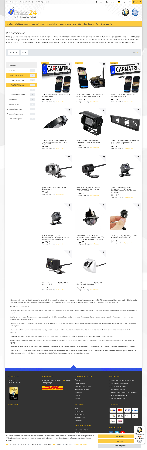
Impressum (78, 420)
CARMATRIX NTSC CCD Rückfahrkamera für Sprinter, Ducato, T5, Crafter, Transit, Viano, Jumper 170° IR (55, 142)
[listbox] (56, 77)
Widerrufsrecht (79, 414)
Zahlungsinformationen (82, 389)
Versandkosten (60, 102)
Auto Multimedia (38, 24)
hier (64, 380)
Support (77, 395)
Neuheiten (9, 24)
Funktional (69, 444)
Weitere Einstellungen (80, 444)
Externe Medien (47, 444)
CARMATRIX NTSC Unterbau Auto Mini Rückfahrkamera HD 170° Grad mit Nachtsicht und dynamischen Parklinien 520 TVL (55, 237)
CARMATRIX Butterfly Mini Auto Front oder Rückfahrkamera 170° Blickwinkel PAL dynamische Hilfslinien (88, 189)
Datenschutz (79, 412)
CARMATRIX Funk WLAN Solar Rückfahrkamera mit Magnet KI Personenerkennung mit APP (89, 95)
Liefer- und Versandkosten (82, 386)
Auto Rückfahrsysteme (22, 24)
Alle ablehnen (119, 441)
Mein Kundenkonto (80, 383)
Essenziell (13, 444)
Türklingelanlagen (52, 24)
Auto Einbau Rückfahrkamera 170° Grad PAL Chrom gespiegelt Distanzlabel (89, 283)
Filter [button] (136, 52)
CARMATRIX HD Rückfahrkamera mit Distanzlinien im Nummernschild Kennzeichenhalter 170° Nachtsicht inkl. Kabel (125, 142)
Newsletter (78, 392)
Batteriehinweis (80, 417)
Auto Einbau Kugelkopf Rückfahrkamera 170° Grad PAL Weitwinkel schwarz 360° (124, 236)
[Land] (119, 2)
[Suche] (124, 2)
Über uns (77, 380)
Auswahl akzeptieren (119, 446)
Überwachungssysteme (68, 24)
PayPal (59, 444)
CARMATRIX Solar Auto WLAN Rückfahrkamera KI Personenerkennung (56, 95)
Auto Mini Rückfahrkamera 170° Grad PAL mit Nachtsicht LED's (55, 283)
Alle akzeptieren (119, 436)
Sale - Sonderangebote (104, 24)
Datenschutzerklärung (77, 438)
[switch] (139, 441)
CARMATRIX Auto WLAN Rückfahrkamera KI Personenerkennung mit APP (123, 95)
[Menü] (143, 427)
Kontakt (77, 398)
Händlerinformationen (81, 430)
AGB (76, 409)
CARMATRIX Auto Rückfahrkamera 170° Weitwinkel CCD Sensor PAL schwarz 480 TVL (89, 141)
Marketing (35, 444)
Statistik (23, 444)
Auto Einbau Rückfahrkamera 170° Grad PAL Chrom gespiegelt (54, 188)
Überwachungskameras (86, 24)
